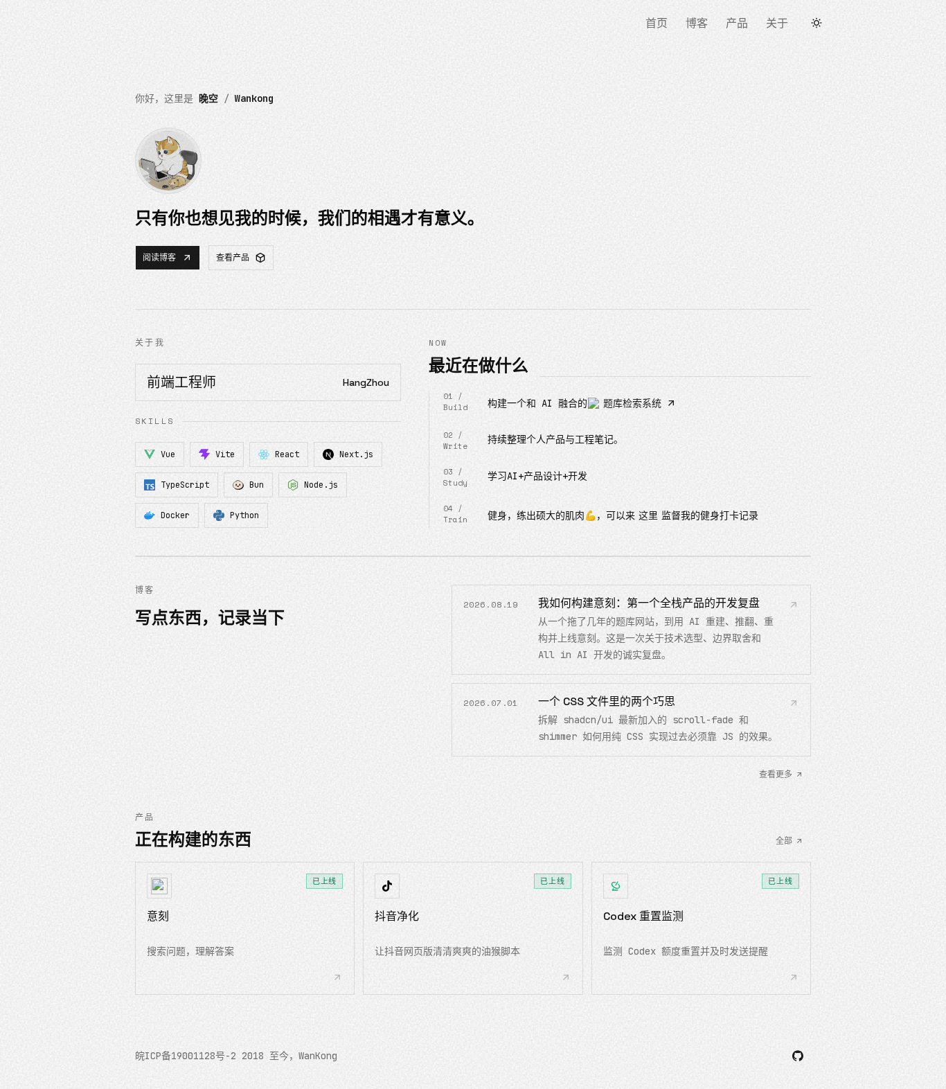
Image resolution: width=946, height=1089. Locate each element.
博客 (697, 23)
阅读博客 (159, 257)
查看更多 (775, 774)
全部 (784, 841)
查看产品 (232, 257)
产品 (737, 23)
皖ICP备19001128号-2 (185, 1056)
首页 (656, 23)
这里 (648, 515)
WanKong (317, 1056)
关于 (777, 23)
